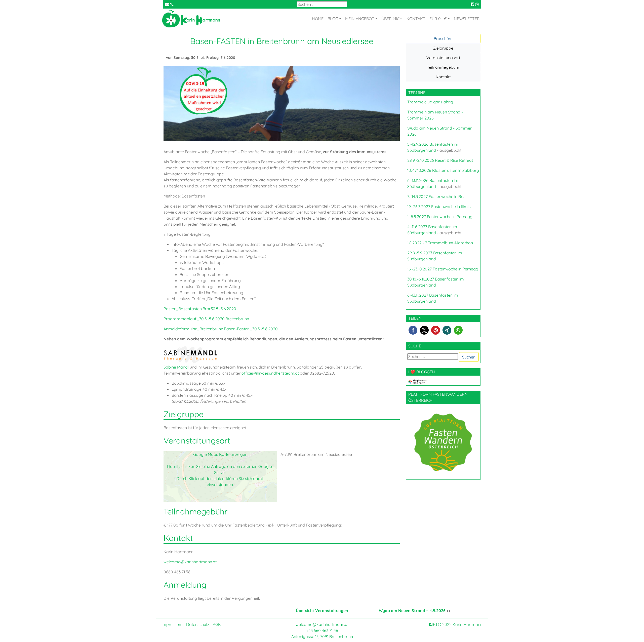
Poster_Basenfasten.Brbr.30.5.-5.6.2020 (200, 308)
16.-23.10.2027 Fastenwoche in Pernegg (442, 268)
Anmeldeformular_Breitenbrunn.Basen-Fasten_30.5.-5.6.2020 (221, 328)
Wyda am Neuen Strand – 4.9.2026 (412, 610)
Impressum (172, 624)
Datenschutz (197, 624)
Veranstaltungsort (443, 57)
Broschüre (443, 38)
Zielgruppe (443, 48)
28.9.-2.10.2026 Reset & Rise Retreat (440, 160)
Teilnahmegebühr (443, 67)
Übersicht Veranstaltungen (322, 610)
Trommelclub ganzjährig (430, 101)
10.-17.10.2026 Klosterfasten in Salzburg (443, 170)
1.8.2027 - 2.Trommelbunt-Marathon (440, 242)
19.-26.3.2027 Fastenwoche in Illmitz (439, 206)
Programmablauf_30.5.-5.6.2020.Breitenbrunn (206, 318)
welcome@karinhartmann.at (190, 561)
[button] (413, 330)
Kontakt (443, 76)
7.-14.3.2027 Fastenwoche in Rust (437, 196)
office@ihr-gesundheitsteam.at (270, 373)
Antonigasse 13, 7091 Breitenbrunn (322, 636)
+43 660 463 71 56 (322, 630)
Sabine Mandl (176, 367)
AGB (217, 624)
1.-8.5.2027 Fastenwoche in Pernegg (439, 216)
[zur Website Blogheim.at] (421, 381)
